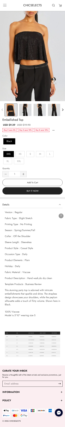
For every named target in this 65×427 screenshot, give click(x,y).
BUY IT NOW (33, 190)
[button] (62, 110)
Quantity (6, 168)
